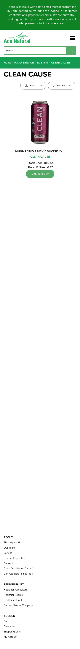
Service (8, 553)
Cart (6, 621)
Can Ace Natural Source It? (19, 574)
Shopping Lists (12, 631)
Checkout (9, 626)
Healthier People (13, 595)
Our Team (9, 548)
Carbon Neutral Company (18, 605)
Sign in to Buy (40, 174)
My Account (10, 637)
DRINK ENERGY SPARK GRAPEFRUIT (40, 151)
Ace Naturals (18, 37)
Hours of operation (14, 558)
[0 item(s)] (66, 36)
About (8, 537)
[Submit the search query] (71, 50)
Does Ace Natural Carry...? (18, 568)
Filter (32, 85)
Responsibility (14, 584)
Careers (8, 563)
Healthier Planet (13, 600)
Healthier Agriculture (16, 589)
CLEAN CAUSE (40, 156)
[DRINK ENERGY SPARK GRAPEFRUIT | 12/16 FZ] (40, 122)
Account (10, 616)
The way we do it (13, 542)
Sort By (61, 85)
